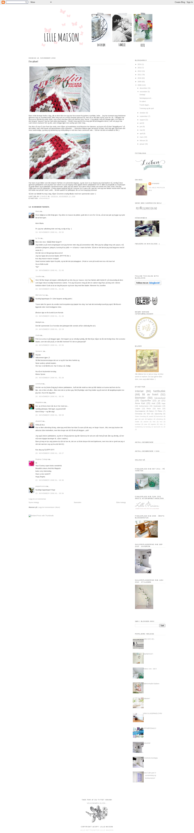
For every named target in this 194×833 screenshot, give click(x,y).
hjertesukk (157, 427)
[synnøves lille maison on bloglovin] (148, 284)
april (141, 133)
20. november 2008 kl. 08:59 (49, 415)
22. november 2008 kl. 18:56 (49, 493)
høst (148, 414)
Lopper (137, 408)
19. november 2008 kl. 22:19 (49, 329)
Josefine (38, 276)
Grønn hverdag (140, 416)
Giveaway (138, 414)
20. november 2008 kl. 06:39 (49, 396)
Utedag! (142, 95)
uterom (146, 421)
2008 (140, 85)
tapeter (153, 424)
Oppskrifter (145, 400)
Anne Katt (140, 403)
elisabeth (38, 421)
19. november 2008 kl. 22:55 (49, 345)
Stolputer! (146, 698)
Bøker (151, 411)
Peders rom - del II (150, 669)
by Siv (37, 238)
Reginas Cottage (41, 459)
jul (159, 400)
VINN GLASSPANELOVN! (152, 713)
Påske (160, 411)
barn (159, 408)
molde (137, 421)
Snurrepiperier (140, 411)
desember (144, 88)
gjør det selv (139, 419)
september (144, 116)
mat (153, 403)
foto (154, 421)
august (142, 120)
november (144, 91)
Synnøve (155, 183)
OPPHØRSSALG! (149, 728)
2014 (140, 64)
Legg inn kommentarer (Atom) (49, 507)
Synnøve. (39, 351)
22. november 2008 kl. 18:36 (49, 480)
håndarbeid (44, 198)
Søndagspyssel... (145, 98)
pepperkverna (40, 486)
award (151, 416)
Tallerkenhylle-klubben (151, 684)
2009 (140, 81)
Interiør (139, 391)
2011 (140, 75)
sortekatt (38, 384)
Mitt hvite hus (40, 295)
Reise (149, 408)
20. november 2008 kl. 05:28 (49, 378)
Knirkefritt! (146, 743)
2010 (140, 78)
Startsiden (77, 502)
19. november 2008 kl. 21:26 (49, 289)
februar (143, 140)
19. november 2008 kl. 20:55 (49, 232)
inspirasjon (157, 406)
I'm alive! (142, 101)
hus (161, 421)
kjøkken (150, 419)
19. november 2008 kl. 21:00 (49, 270)
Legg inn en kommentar (37, 499)
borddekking (139, 427)
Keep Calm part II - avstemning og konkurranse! (150, 775)
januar (142, 144)
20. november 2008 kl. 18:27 (49, 453)
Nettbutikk (159, 391)
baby (161, 424)
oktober (143, 113)
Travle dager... (144, 105)
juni (141, 126)
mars (142, 137)
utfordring (159, 419)
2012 (140, 71)
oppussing (158, 414)
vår (164, 427)
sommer (137, 424)
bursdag (148, 427)
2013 (140, 68)
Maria (37, 211)
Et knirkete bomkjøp (150, 758)
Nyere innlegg (34, 502)
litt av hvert (150, 394)
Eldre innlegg (121, 502)
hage (163, 403)
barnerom (159, 416)
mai (141, 130)
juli (141, 123)
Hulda (37, 335)
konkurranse (144, 406)
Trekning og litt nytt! (146, 108)
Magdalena (39, 402)
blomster (140, 397)
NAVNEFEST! (148, 654)
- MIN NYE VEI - (149, 639)
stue (145, 424)
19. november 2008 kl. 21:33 (49, 316)
